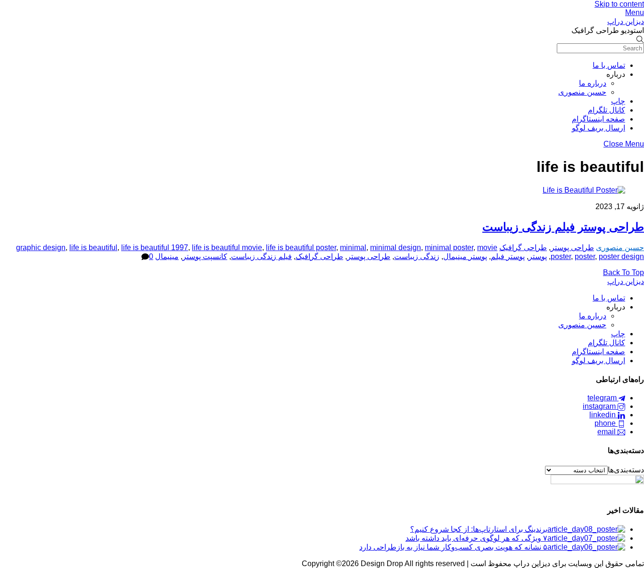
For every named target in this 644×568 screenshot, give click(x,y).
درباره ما (592, 83)
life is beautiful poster (301, 247)
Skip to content (619, 4)
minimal (353, 247)
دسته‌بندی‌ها (626, 470)
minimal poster (449, 247)
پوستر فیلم (508, 256)
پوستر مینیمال (465, 256)
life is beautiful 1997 (154, 247)
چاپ (618, 101)
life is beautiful (93, 247)
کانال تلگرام (606, 110)
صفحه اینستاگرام (598, 119)
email (607, 432)
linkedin (603, 415)
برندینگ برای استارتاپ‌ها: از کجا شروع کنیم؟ (478, 529)
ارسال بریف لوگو (598, 128)
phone (606, 423)
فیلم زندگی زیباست (261, 256)
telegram (603, 398)
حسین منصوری (582, 92)
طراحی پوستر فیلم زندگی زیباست (563, 226)
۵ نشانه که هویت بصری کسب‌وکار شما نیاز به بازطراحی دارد (453, 547)
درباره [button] (615, 74)
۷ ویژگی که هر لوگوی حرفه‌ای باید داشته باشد (476, 538)
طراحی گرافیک (523, 247)
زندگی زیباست (416, 256)
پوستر (537, 256)
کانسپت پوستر (204, 256)
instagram (600, 406)
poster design (621, 256)
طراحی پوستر (572, 247)
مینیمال (167, 256)
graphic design (41, 247)
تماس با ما (609, 65)
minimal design (395, 247)
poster (585, 256)
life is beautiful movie (227, 247)
